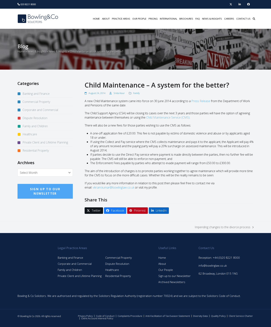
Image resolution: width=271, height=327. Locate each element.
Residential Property (35, 150)
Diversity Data (200, 316)
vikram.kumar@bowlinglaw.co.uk (113, 187)
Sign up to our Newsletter (174, 276)
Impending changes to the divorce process (222, 227)
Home (21, 51)
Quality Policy (218, 316)
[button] (254, 18)
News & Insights (36, 51)
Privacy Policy (85, 316)
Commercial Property (36, 102)
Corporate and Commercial (40, 110)
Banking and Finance (36, 94)
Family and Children (35, 126)
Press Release (200, 101)
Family (136, 93)
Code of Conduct (105, 316)
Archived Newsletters (171, 282)
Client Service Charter (241, 316)
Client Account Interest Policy (97, 318)
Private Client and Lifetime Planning (45, 142)
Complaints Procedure (130, 316)
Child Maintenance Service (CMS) (168, 117)
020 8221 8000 (28, 4)
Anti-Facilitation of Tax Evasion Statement (167, 316)
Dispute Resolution (34, 118)
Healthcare (29, 134)
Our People (165, 270)
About (162, 264)
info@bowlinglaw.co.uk (213, 265)
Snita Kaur (119, 93)
